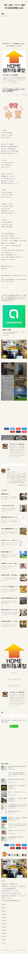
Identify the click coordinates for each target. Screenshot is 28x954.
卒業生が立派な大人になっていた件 (9, 609)
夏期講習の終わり (5, 494)
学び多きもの (16, 893)
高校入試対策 (13, 883)
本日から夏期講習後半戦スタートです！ (10, 528)
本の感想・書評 (6, 890)
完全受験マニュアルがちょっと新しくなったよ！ (12, 563)
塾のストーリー (6, 898)
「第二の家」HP (14, 672)
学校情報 (22, 886)
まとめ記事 (13, 886)
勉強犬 (8, 469)
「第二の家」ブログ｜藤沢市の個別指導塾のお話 (14, 6)
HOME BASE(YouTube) (14, 685)
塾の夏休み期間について (6, 552)
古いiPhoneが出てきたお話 (7, 505)
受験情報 (13, 895)
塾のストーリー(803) (4, 287)
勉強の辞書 (5, 883)
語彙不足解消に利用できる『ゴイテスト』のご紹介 (12, 517)
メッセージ (21, 895)
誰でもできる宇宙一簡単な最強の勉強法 (11, 900)
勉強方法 (5, 895)
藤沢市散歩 (5, 886)
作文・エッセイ (6, 893)
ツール (15, 890)
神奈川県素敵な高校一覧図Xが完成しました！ (17, 836)
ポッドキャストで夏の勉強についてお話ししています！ (13, 586)
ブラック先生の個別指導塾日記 (9, 888)
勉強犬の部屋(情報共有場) (14, 679)
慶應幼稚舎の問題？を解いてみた (14, 811)
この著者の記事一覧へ (21, 485)
